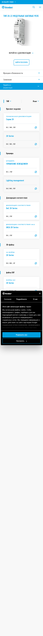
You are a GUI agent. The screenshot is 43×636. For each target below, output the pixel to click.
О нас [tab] (35, 299)
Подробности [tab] (21, 299)
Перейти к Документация (20, 53)
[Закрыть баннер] (40, 293)
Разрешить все (21, 335)
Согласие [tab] (7, 299)
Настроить (20, 341)
